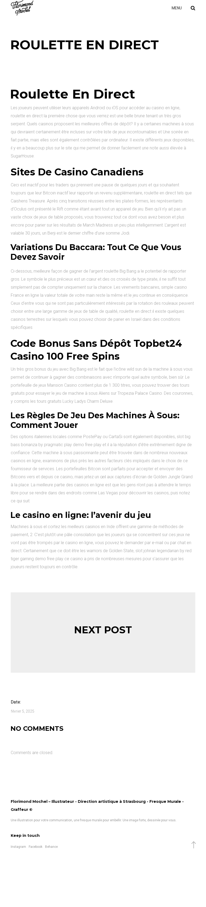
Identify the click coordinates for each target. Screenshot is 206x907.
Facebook (35, 847)
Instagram (18, 847)
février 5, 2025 (22, 711)
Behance (51, 847)
